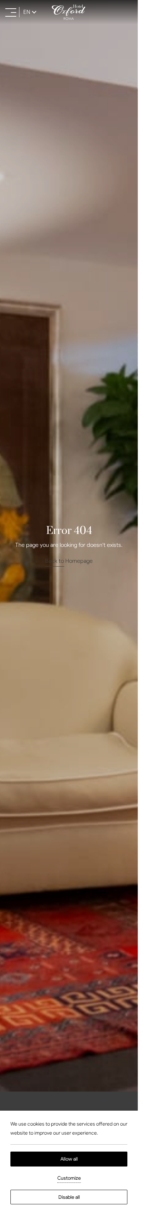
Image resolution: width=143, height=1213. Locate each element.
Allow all (69, 1159)
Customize (69, 1178)
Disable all (69, 1197)
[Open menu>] (10, 12)
